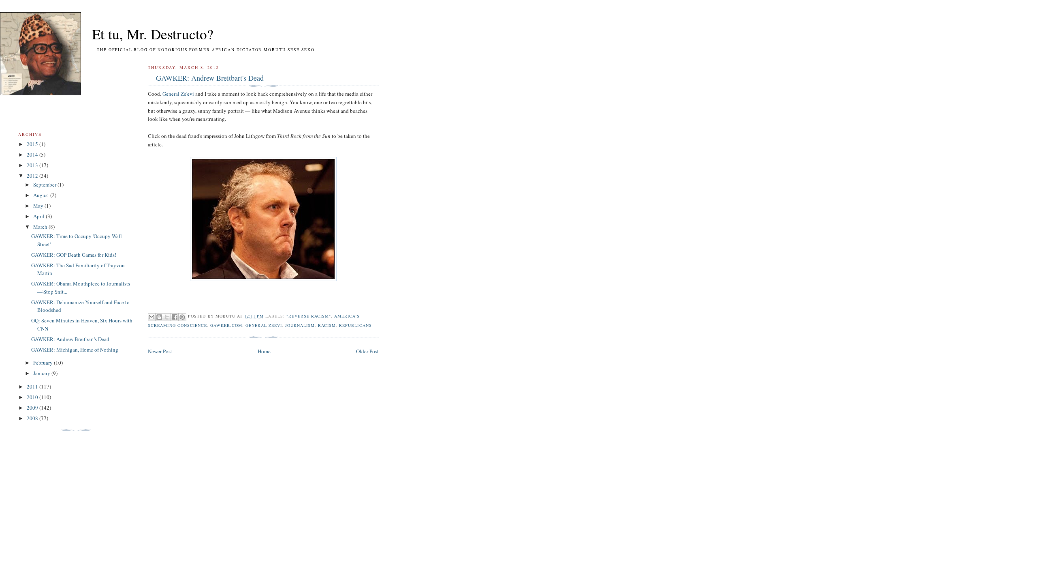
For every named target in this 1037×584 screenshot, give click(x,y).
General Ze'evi (178, 93)
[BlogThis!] (159, 317)
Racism (327, 325)
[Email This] (151, 317)
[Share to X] (167, 317)
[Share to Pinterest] (182, 317)
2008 (33, 418)
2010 (33, 397)
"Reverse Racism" (308, 316)
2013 (33, 165)
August (41, 195)
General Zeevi (263, 325)
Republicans (355, 325)
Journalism (300, 325)
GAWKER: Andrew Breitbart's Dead (210, 78)
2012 (33, 175)
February (43, 362)
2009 (33, 407)
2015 (33, 144)
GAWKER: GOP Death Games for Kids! (73, 254)
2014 (33, 154)
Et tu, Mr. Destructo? (138, 33)
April (39, 216)
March (41, 226)
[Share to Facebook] (175, 317)
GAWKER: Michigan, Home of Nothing (74, 349)
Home (264, 351)
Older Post (367, 351)
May (39, 205)
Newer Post (160, 351)
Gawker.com (226, 325)
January (42, 373)
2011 (33, 386)
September (45, 184)
